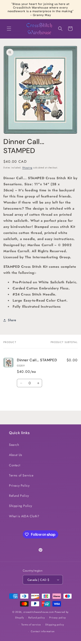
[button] (9, 29)
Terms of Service (21, 475)
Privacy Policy (19, 485)
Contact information (43, 631)
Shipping (27, 167)
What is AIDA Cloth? (24, 516)
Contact (14, 465)
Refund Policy (19, 495)
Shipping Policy (20, 506)
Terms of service (31, 624)
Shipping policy (54, 624)
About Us (15, 455)
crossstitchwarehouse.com (38, 612)
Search (14, 444)
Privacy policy (57, 617)
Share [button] (12, 320)
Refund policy (36, 617)
